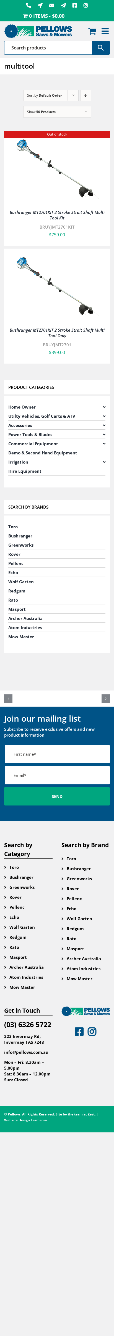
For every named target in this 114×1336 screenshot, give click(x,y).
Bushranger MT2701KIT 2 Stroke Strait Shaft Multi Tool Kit (57, 215)
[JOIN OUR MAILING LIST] (63, 5)
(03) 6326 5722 (27, 1024)
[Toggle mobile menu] (106, 31)
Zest (91, 1114)
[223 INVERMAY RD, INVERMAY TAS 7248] (40, 5)
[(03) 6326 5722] (28, 5)
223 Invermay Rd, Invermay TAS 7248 (24, 1039)
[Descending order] (85, 95)
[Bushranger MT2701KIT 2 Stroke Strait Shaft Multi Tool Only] (57, 255)
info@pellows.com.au (26, 1052)
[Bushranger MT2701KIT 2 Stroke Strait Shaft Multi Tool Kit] (57, 137)
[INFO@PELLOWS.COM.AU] (51, 5)
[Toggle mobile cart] (92, 31)
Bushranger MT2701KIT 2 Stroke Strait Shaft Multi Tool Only (57, 332)
